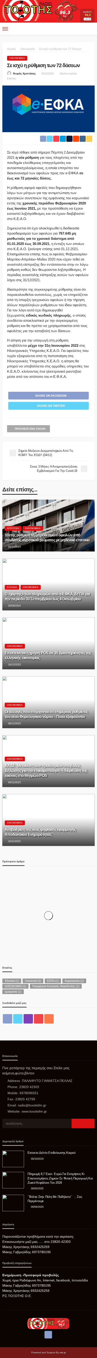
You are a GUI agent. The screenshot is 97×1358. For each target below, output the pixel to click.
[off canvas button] (5, 29)
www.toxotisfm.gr (34, 1111)
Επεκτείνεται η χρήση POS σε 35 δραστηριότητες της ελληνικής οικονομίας (48, 655)
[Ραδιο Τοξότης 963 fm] (41, 10)
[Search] (91, 29)
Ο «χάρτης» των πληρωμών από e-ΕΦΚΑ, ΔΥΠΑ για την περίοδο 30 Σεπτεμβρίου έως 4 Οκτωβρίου (47, 596)
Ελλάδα (12, 587)
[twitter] (18, 1019)
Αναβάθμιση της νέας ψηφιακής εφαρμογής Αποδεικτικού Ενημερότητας (40, 831)
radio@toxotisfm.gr (32, 1105)
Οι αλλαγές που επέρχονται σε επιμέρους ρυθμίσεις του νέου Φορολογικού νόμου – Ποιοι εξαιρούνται (46, 714)
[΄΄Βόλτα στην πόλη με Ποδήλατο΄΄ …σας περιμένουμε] (13, 1203)
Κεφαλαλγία (74, 981)
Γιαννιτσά (33, 981)
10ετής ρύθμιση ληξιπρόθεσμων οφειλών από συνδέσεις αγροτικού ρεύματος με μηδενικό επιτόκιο (47, 537)
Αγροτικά (13, 528)
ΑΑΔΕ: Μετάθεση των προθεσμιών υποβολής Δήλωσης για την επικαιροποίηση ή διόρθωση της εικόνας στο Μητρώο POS (46, 770)
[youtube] (38, 1019)
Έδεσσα (12, 981)
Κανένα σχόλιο (68, 73)
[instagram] (28, 1019)
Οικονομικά (17, 58)
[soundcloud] (49, 1019)
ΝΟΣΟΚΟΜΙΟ (15, 986)
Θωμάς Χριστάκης (24, 73)
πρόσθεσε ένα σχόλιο (30, 428)
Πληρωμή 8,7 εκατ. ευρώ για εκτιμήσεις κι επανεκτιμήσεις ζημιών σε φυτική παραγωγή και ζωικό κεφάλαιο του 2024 (60, 1178)
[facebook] (7, 1019)
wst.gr (63, 1352)
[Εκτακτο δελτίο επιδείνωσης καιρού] (13, 1159)
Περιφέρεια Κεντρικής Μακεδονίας (55, 986)
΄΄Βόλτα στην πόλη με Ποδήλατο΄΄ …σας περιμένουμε (55, 1199)
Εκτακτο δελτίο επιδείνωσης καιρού (51, 1152)
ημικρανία (13, 991)
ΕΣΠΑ (53, 981)
